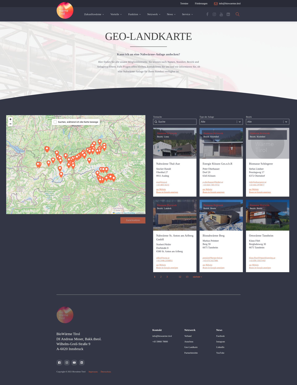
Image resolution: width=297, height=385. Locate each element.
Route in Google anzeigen (167, 192)
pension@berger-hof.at (212, 258)
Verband (188, 336)
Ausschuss (188, 341)
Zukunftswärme (92, 14)
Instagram (220, 341)
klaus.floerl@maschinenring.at (262, 258)
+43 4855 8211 (162, 185)
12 (180, 276)
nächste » (197, 276)
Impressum (93, 371)
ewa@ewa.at (161, 182)
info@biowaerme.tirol (162, 336)
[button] (106, 179)
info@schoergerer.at (257, 182)
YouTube (220, 353)
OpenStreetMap (129, 213)
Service (186, 14)
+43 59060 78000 (160, 341)
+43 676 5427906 (210, 260)
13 (187, 276)
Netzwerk (152, 14)
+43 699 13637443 (257, 260)
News (170, 14)
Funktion (133, 14)
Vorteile (114, 14)
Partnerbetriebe (191, 353)
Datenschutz (106, 371)
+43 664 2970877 (256, 185)
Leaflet (117, 213)
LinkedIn (220, 347)
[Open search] (238, 14)
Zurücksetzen (133, 220)
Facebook (220, 336)
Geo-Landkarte (191, 347)
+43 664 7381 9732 (211, 185)
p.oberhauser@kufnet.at (213, 182)
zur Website (161, 189)
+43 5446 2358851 (164, 260)
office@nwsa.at (162, 258)
